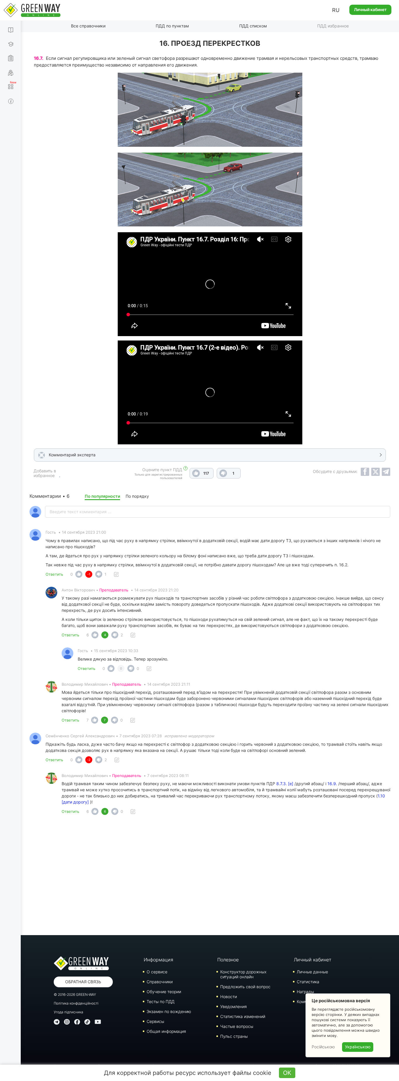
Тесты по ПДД (160, 1001)
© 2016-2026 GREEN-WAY (75, 994)
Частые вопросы (236, 1026)
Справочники (160, 981)
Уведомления (233, 1006)
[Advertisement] (210, 877)
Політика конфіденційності (76, 1003)
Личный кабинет (370, 9)
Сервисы (155, 1021)
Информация (158, 960)
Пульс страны (234, 1036)
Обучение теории (164, 991)
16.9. (332, 783)
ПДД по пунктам (172, 25)
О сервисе (157, 971)
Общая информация (166, 1031)
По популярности (102, 496)
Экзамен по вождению (169, 1011)
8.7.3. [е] (284, 783)
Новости (228, 996)
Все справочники (88, 25)
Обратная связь (83, 981)
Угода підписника (68, 1012)
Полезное (228, 960)
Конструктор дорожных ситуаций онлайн (243, 974)
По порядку (137, 496)
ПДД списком (253, 25)
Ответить (54, 574)
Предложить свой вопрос (245, 986)
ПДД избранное (333, 25)
